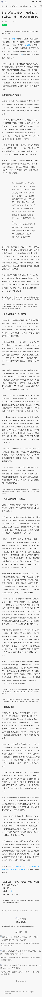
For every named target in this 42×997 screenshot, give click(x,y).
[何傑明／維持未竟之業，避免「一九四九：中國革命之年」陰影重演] (21, 967)
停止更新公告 (12, 6)
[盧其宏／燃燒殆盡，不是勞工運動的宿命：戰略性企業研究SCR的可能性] (21, 952)
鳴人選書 (4, 22)
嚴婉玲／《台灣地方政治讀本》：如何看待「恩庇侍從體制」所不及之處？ (20, 944)
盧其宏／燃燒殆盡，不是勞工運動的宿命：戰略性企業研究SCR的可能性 (20, 958)
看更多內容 (22, 981)
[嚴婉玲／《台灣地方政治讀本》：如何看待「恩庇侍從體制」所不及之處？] (21, 938)
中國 (30, 910)
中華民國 (23, 910)
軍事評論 (34, 6)
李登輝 (15, 910)
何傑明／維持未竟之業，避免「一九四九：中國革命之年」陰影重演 (20, 973)
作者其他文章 (21, 932)
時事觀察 (24, 6)
